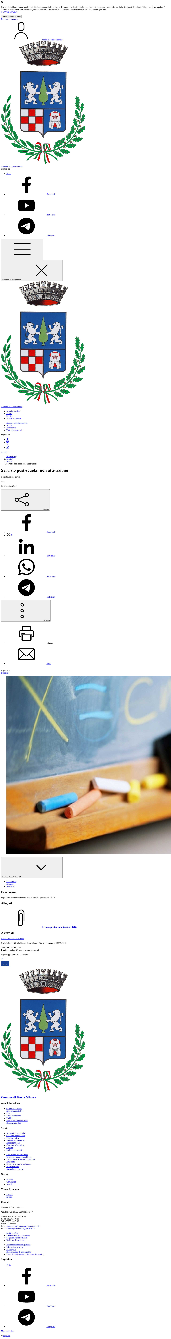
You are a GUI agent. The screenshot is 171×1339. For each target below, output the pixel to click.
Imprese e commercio (15, 1140)
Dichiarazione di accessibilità (18, 1252)
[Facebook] (7, 439)
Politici (9, 1118)
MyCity (6, 1335)
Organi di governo (14, 1108)
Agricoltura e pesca (14, 1169)
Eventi (9, 1197)
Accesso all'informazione (17, 423)
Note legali (11, 1249)
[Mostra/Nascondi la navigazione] (22, 249)
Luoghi (9, 1194)
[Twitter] (7, 445)
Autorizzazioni (12, 1166)
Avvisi (9, 461)
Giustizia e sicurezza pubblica (18, 1157)
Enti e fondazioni (13, 1116)
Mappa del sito (7, 1331)
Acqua (9, 425)
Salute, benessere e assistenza (18, 1164)
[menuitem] (30, 532)
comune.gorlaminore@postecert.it (20, 1228)
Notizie (9, 1179)
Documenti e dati (13, 1123)
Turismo (9, 1147)
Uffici (8, 1113)
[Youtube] (7, 442)
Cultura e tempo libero (15, 1135)
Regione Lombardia (9, 19)
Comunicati (11, 1182)
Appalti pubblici (13, 1143)
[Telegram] (7, 447)
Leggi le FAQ (12, 1233)
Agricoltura (11, 428)
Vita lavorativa (12, 1138)
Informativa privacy (14, 1247)
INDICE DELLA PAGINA (11, 877)
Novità (9, 459)
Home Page (11, 456)
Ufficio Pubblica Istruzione (12, 938)
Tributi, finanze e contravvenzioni (20, 1159)
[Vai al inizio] (2, 959)
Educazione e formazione (17, 1154)
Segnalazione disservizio (16, 1238)
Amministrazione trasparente (18, 1245)
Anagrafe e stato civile (15, 1133)
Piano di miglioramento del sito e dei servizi (24, 1254)
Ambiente (10, 1162)
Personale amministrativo (17, 1120)
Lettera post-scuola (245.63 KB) (59, 927)
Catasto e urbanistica (15, 1145)
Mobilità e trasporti (14, 1150)
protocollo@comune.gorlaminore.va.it (23, 1226)
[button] (13, 411)
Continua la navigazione (11, 17)
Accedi (4, 452)
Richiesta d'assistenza (15, 1240)
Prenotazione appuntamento (18, 1235)
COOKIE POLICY (9, 12)
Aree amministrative (14, 1111)
